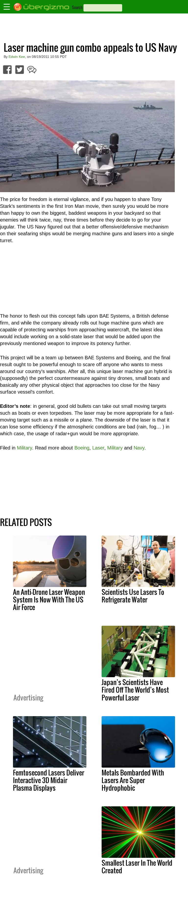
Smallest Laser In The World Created (137, 866)
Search (77, 7)
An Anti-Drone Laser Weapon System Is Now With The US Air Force (49, 599)
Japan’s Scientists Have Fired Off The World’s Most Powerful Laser (135, 689)
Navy (139, 447)
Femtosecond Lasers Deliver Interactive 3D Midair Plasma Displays (48, 780)
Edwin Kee (17, 57)
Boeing (81, 447)
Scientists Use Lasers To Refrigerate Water (133, 595)
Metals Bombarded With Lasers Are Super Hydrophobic (133, 780)
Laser (98, 447)
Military (24, 447)
